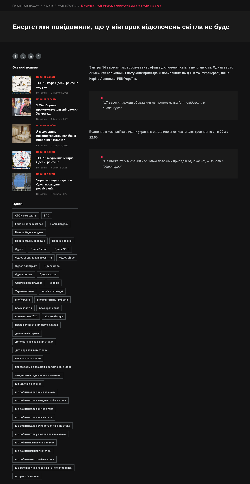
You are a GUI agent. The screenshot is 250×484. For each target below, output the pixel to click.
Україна (54, 282)
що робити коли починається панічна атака (42, 425)
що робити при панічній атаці (33, 450)
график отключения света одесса (36, 324)
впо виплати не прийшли (52, 299)
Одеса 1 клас (39, 249)
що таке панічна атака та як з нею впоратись (43, 467)
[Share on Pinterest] (38, 56)
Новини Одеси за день (29, 232)
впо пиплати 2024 (26, 316)
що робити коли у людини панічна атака (40, 434)
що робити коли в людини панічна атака (40, 400)
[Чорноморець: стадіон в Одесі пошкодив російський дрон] (21, 182)
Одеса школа (23, 274)
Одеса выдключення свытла (33, 257)
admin (43, 93)
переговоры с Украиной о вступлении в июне (43, 366)
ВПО (46, 215)
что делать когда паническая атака (38, 375)
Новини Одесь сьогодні (30, 240)
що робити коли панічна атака (34, 408)
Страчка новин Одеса (28, 282)
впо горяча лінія (49, 308)
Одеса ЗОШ (62, 249)
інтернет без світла (27, 476)
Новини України (46, 99)
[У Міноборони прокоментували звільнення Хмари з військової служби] (21, 107)
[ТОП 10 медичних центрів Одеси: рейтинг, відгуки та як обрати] (21, 160)
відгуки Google (53, 316)
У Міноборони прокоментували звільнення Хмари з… (57, 109)
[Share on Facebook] (15, 56)
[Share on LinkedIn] (31, 56)
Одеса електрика (26, 266)
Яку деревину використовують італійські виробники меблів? (56, 135)
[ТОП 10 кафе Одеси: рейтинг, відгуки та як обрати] (21, 85)
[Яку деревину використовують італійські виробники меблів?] (21, 133)
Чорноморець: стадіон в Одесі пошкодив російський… (54, 184)
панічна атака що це (28, 358)
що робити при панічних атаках (34, 442)
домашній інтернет (27, 333)
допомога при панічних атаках (34, 341)
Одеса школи (48, 274)
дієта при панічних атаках (31, 350)
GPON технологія (26, 215)
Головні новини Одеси (29, 224)
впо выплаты (23, 308)
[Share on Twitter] (23, 56)
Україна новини (24, 291)
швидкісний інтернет (28, 383)
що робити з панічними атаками (35, 392)
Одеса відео (67, 257)
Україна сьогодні (52, 291)
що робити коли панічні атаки (33, 417)
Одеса (19, 249)
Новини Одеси (45, 77)
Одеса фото (52, 266)
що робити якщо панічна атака (34, 459)
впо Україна (22, 299)
